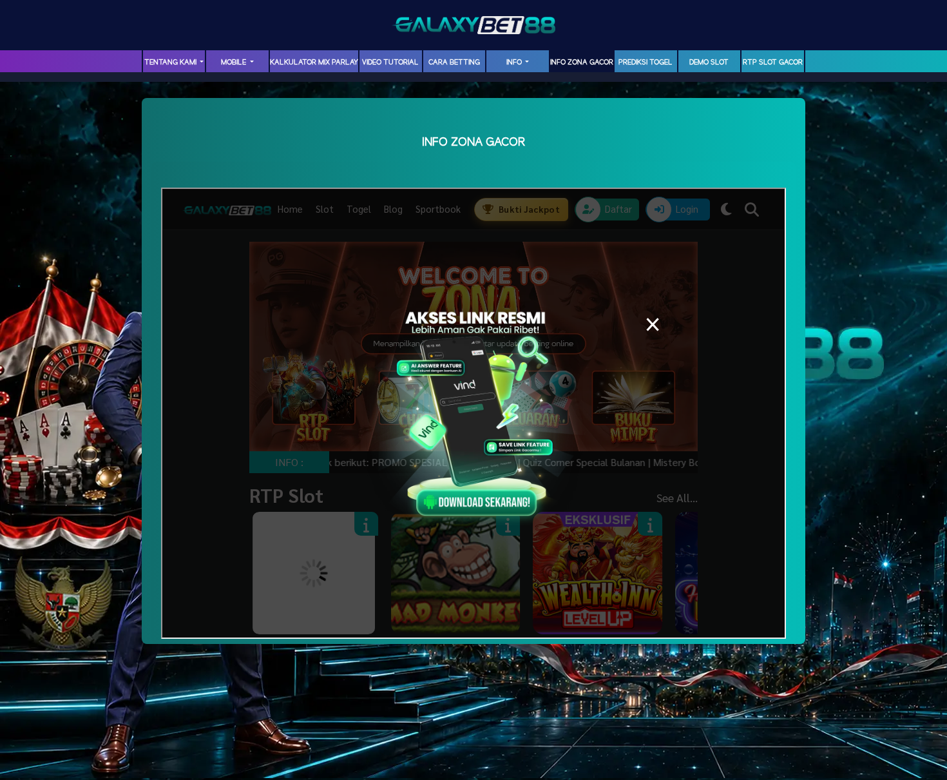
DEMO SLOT (709, 62)
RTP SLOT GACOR (773, 62)
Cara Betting (454, 62)
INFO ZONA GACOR (581, 62)
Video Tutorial (390, 62)
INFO (515, 62)
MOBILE (234, 62)
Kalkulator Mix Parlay (314, 62)
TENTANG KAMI (171, 62)
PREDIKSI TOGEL (645, 62)
